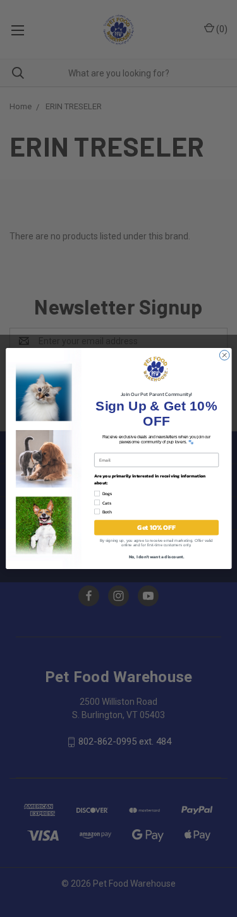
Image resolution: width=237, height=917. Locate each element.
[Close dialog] (224, 356)
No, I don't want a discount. (156, 556)
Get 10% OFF (156, 527)
